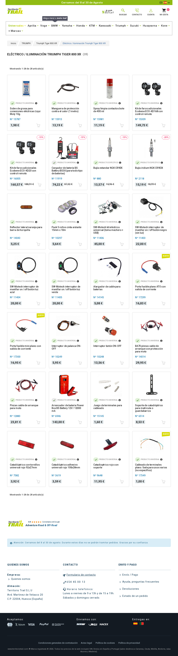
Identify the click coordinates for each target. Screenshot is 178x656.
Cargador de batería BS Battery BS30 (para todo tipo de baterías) (67, 170)
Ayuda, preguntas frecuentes (140, 581)
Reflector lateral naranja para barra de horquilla (26, 228)
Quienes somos (20, 579)
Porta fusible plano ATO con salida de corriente (150, 288)
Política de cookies (105, 643)
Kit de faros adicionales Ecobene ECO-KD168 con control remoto (149, 111)
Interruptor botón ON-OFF (107, 346)
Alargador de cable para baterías (106, 288)
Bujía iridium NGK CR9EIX (149, 167)
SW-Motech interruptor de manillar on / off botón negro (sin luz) (151, 230)
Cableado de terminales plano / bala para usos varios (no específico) (151, 467)
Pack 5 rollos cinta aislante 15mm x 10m (66, 228)
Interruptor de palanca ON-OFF (66, 347)
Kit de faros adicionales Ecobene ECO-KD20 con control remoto (23, 170)
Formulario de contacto (81, 574)
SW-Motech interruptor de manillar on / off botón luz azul (24, 289)
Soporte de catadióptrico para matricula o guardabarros (149, 408)
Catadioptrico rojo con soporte (106, 466)
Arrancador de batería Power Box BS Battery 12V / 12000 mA (68, 408)
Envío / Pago (130, 574)
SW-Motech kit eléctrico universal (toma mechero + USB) (108, 230)
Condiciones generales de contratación (58, 643)
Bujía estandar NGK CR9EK (108, 167)
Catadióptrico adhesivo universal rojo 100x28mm (66, 466)
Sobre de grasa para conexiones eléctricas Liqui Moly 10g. (25, 111)
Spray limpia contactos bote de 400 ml (108, 110)
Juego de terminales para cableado (107, 407)
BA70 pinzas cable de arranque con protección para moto (149, 349)
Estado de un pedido (135, 596)
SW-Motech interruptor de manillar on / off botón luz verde (66, 289)
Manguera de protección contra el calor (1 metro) (65, 110)
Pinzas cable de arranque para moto (24, 407)
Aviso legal (86, 643)
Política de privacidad (129, 643)
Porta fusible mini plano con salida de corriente (25, 347)
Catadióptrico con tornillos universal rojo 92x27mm (25, 466)
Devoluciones (130, 588)
